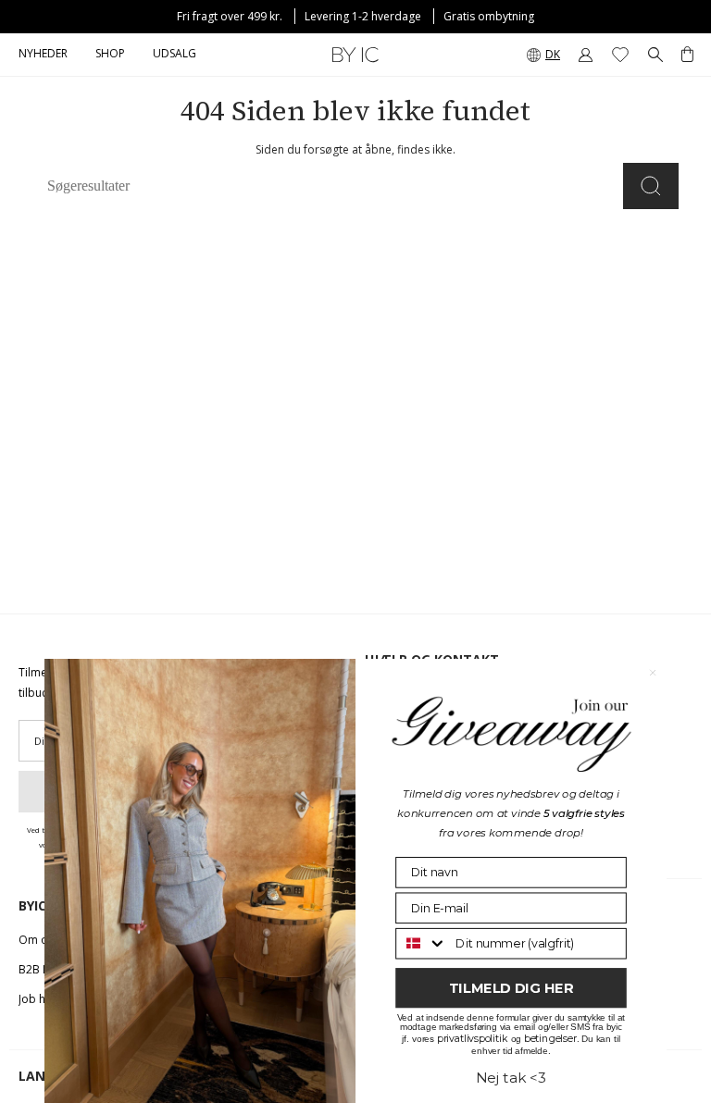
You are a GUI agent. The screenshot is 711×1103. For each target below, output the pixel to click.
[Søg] (651, 186)
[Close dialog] (652, 672)
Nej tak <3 (511, 1077)
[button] (110, 54)
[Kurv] (687, 55)
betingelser (550, 1038)
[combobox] (421, 943)
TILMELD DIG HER (511, 987)
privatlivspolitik (472, 1038)
